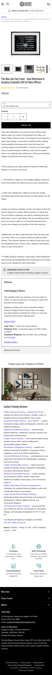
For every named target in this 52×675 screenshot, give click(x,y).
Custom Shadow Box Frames (16, 465)
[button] (7, 69)
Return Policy (9, 321)
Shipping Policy (10, 342)
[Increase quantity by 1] (23, 117)
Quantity (4, 111)
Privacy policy (25, 662)
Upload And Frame (12, 350)
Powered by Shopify (26, 670)
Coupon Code (39, 665)
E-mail (12, 337)
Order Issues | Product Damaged (20, 665)
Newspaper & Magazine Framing (18, 447)
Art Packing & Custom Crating (16, 506)
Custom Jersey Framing (13, 438)
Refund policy (38, 662)
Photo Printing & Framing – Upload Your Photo (23, 412)
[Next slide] (49, 69)
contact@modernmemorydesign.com (20, 622)
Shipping (8, 282)
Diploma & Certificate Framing (16, 429)
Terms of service (12, 662)
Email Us (22, 522)
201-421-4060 (10, 522)
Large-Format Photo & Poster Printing (20, 494)
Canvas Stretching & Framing (16, 456)
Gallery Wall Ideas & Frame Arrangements (22, 485)
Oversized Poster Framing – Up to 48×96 (21, 421)
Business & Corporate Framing (16, 473)
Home (3, 17)
